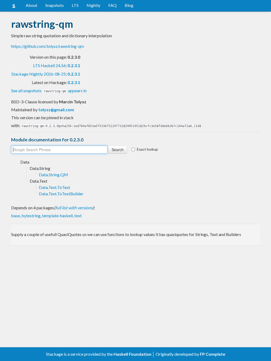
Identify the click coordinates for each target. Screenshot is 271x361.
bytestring (30, 215)
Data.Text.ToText (54, 187)
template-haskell (57, 215)
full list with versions (74, 207)
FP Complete (212, 354)
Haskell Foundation (132, 354)
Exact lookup (147, 149)
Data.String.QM (53, 174)
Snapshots (54, 5)
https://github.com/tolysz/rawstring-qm (47, 46)
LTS (75, 5)
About (31, 5)
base (15, 215)
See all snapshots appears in (49, 90)
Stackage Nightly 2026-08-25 (38, 73)
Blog (129, 5)
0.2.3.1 (73, 65)
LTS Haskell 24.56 (49, 65)
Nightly (93, 5)
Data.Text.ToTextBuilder (61, 193)
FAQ (112, 5)
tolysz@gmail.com (56, 109)
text (78, 215)
